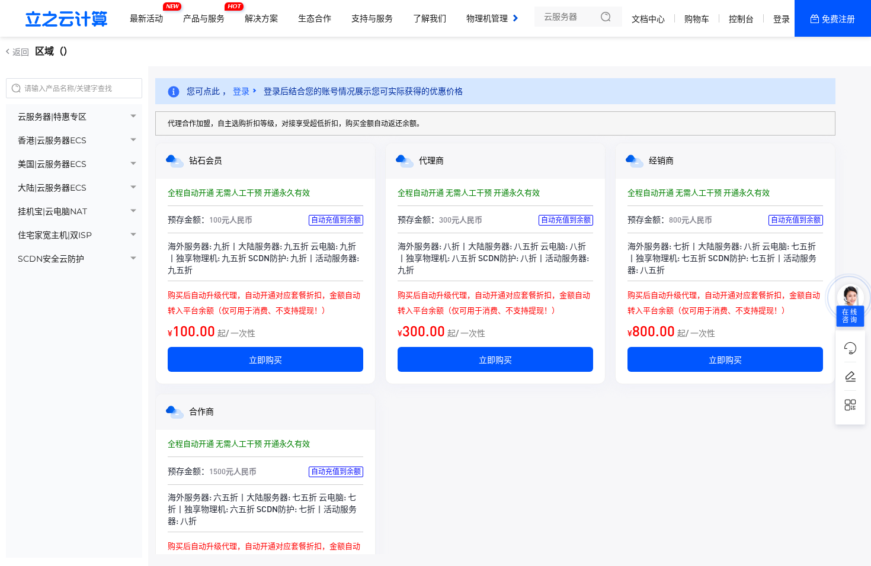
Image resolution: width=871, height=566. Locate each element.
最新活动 (149, 14)
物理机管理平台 (498, 14)
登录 (781, 19)
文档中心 (648, 19)
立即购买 (265, 359)
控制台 (741, 19)
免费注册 (838, 19)
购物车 (696, 19)
